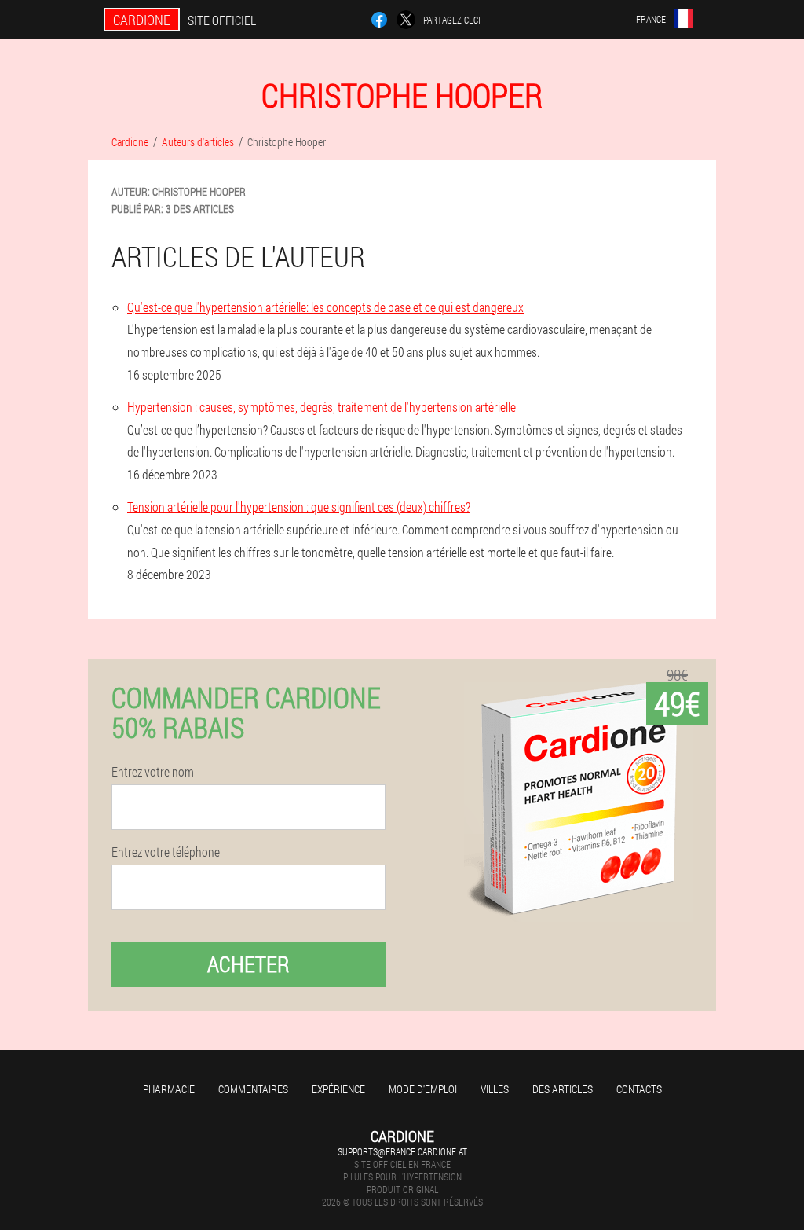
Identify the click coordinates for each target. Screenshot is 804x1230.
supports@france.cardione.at (402, 1151)
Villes (495, 1088)
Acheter (248, 963)
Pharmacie (169, 1088)
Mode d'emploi (423, 1088)
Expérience (338, 1088)
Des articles (562, 1088)
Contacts (639, 1088)
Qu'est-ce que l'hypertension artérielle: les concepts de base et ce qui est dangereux (325, 307)
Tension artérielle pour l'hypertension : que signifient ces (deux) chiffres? (298, 506)
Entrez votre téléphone (165, 852)
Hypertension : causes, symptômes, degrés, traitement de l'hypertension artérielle (321, 406)
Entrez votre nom (152, 772)
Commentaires (253, 1088)
